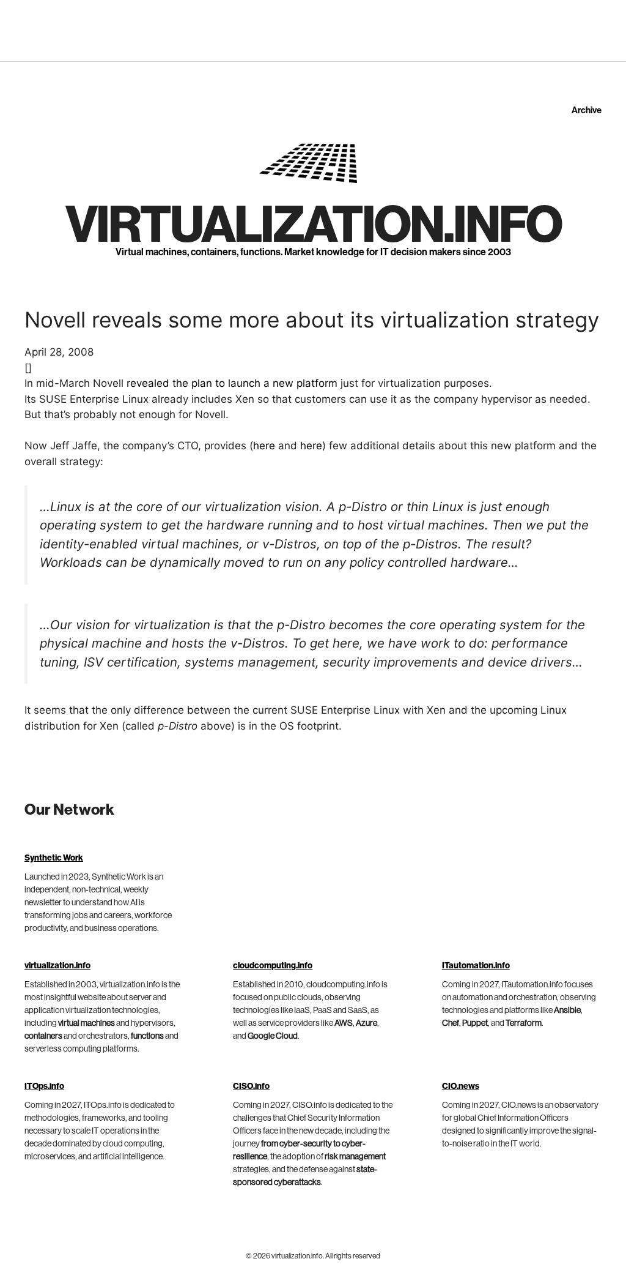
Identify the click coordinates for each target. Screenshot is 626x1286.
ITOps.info (44, 1086)
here (264, 445)
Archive (587, 110)
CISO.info (251, 1086)
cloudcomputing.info (272, 966)
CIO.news (460, 1086)
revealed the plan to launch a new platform (232, 383)
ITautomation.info (476, 966)
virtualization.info (313, 226)
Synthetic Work (53, 858)
